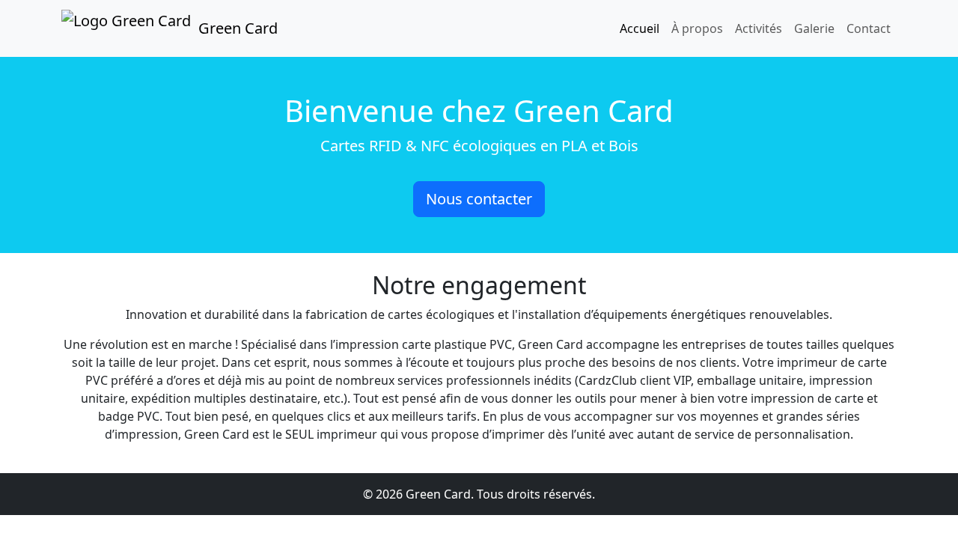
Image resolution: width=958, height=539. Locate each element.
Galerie (814, 28)
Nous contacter (479, 199)
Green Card (238, 28)
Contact (868, 28)
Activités (758, 28)
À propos (697, 28)
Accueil (639, 28)
